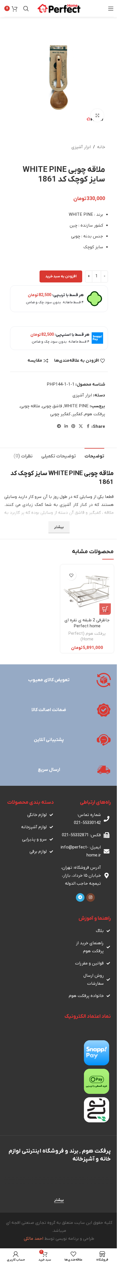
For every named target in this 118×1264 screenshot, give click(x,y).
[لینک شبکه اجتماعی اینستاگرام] (90, 897)
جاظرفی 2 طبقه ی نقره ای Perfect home (87, 623)
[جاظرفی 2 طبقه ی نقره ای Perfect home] (87, 591)
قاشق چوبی (52, 406)
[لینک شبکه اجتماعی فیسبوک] (87, 426)
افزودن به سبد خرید (60, 276)
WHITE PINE (76, 406)
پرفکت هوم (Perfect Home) (87, 636)
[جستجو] (26, 8)
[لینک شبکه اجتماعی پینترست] (73, 426)
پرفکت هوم (94, 414)
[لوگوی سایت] (59, 8)
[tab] (94, 456)
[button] (105, 609)
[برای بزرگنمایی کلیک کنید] (97, 115)
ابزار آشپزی (81, 147)
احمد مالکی (33, 1238)
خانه (101, 147)
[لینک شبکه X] (80, 426)
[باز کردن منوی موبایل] (111, 8)
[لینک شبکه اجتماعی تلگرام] (59, 426)
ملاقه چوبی (30, 406)
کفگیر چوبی (60, 414)
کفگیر (77, 414)
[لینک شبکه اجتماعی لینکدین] (66, 426)
